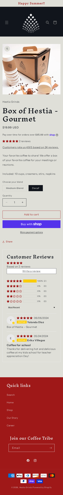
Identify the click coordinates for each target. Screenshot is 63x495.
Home (10, 402)
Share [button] (9, 241)
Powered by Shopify (42, 487)
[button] (6, 22)
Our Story (12, 417)
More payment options (31, 232)
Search (11, 394)
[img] (25, 318)
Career (11, 425)
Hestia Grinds (25, 487)
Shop (10, 410)
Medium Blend (15, 188)
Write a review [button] (31, 271)
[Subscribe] (50, 448)
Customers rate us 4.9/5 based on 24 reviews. (31, 147)
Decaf (35, 188)
